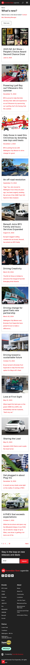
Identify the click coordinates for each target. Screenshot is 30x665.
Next (26, 543)
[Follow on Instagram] (9, 575)
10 (9, 543)
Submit (24, 561)
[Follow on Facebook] (3, 575)
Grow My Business (17, 654)
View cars (6, 23)
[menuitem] (4, 589)
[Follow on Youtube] (6, 575)
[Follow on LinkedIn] (12, 575)
